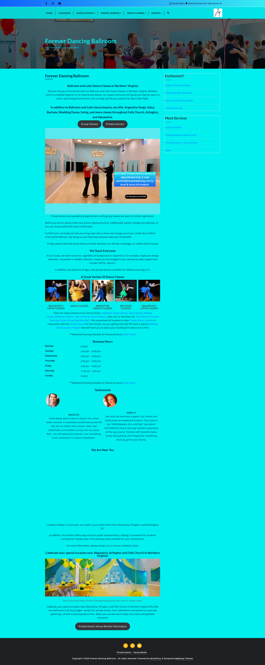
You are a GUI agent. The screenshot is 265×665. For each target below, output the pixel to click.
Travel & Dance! (175, 108)
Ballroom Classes (64, 316)
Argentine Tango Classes (114, 312)
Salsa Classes (135, 312)
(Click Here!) (129, 334)
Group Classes (89, 124)
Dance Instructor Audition (180, 100)
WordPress (155, 658)
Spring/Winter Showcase (179, 92)
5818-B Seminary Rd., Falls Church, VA (205, 3)
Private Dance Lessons (141, 320)
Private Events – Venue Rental (182, 142)
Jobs (169, 150)
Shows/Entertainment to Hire (181, 135)
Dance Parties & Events (178, 85)
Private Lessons (115, 124)
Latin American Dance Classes (90, 316)
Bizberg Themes (185, 658)
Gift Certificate (174, 127)
